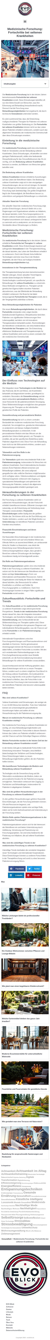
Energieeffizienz (11, 1186)
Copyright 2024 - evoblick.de (25, 1337)
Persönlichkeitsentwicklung (29, 1212)
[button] (25, 21)
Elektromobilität (40, 1183)
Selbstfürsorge (12, 1217)
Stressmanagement (40, 1225)
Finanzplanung (18, 1193)
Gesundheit (24, 1196)
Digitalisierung (24, 1180)
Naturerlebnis (41, 1208)
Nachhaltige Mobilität (8, 1205)
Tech (8, 1320)
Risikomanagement (37, 1215)
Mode (8, 1315)
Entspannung (26, 1186)
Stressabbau (22, 1220)
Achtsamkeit (8, 1171)
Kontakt (9, 1325)
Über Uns (10, 1322)
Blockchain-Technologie (36, 1174)
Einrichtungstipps (27, 1183)
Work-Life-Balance (33, 1231)
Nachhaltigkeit (28, 1208)
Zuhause (9, 1307)
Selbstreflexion (32, 1218)
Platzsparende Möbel (8, 1214)
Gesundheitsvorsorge (38, 1196)
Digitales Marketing (19, 1177)
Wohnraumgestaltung (13, 1230)
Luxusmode (7, 1202)
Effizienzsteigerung (11, 1183)
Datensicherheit (7, 1177)
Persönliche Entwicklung (9, 1212)
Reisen (9, 1317)
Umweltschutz (30, 1227)
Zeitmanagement (10, 1233)
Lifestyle (9, 1312)
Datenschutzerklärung (15, 1330)
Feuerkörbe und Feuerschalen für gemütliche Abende (24, 1089)
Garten (9, 1309)
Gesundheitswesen (8, 1199)
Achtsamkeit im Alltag (31, 1170)
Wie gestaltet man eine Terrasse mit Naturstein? (22, 1122)
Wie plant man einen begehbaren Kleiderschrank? (23, 986)
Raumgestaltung (23, 1215)
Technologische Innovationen (11, 1228)
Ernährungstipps (7, 1193)
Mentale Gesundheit (22, 1202)
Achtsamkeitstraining (14, 1174)
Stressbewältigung (17, 1224)
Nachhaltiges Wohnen (10, 1209)
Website (9, 1328)
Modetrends (38, 1202)
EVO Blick (10, 1304)
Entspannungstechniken (21, 1189)
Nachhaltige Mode (26, 1205)
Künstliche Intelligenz (29, 1199)
